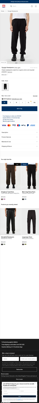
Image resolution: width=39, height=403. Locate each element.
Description (5, 132)
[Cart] (31, 6)
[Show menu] (36, 6)
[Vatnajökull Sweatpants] (10, 221)
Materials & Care (6, 142)
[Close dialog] (36, 383)
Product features (6, 137)
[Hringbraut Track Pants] (10, 176)
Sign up (19, 396)
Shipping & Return (7, 146)
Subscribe (19, 369)
